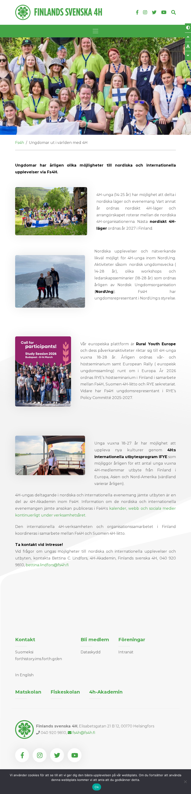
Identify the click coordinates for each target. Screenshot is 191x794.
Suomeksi (24, 652)
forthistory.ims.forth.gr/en (38, 659)
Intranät (125, 652)
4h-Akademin (106, 692)
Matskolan (28, 692)
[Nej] (185, 781)
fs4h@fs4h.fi (83, 732)
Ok (97, 787)
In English (24, 675)
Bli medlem (95, 639)
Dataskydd (91, 652)
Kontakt (25, 639)
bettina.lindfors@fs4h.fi (47, 565)
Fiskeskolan (65, 692)
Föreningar (131, 639)
